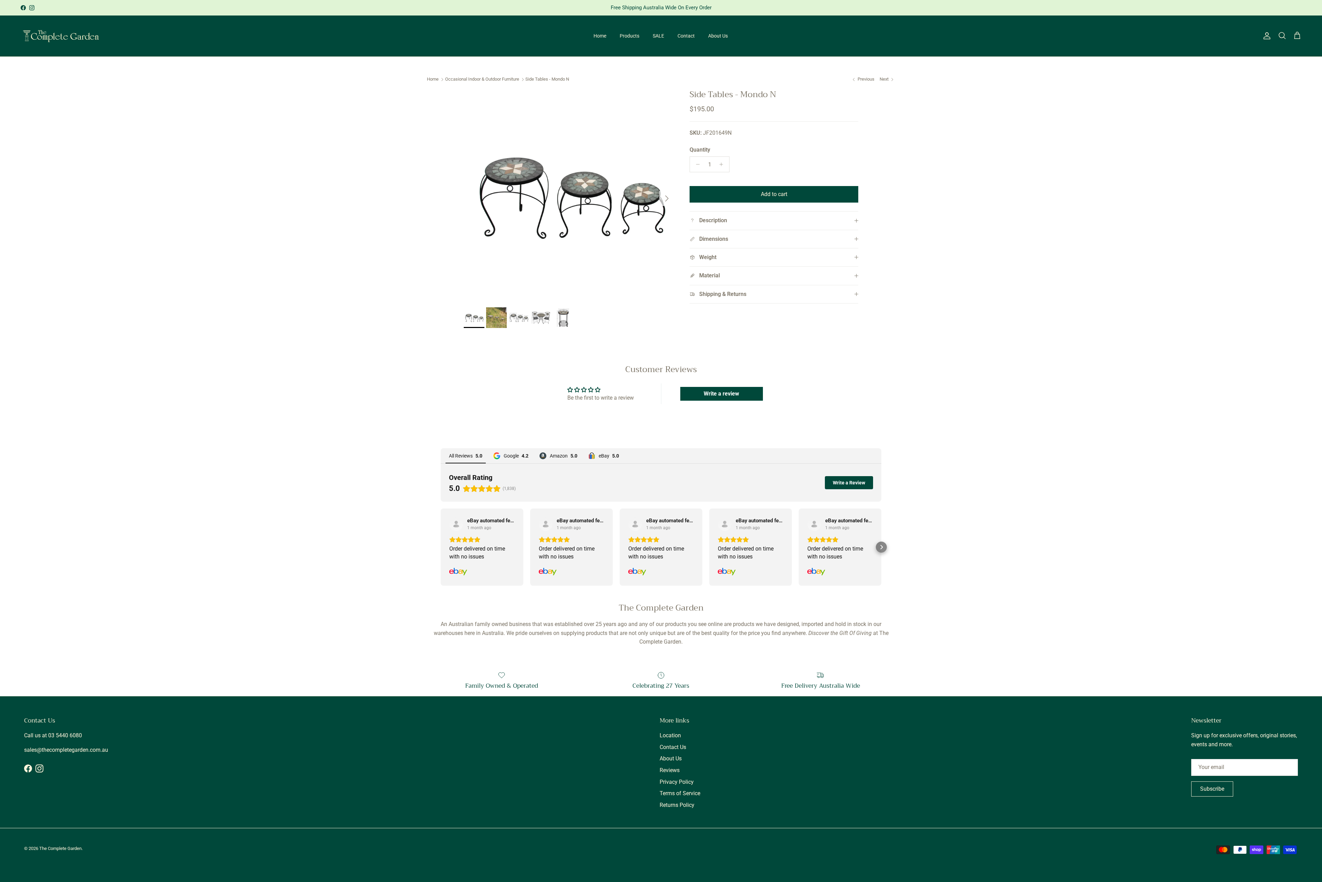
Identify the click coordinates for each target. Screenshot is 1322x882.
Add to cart (774, 194)
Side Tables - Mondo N (547, 79)
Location (670, 735)
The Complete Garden (60, 848)
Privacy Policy (677, 782)
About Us (718, 36)
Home (600, 36)
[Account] (1265, 36)
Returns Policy (677, 805)
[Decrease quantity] (696, 164)
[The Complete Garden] (61, 36)
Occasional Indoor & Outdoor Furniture (482, 79)
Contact (686, 36)
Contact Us (673, 747)
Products (629, 36)
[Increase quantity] (723, 164)
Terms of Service (680, 793)
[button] (440, 547)
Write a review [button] (721, 393)
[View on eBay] (456, 524)
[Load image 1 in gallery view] (569, 195)
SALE (658, 36)
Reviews (670, 770)
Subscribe (1212, 789)
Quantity (700, 149)
